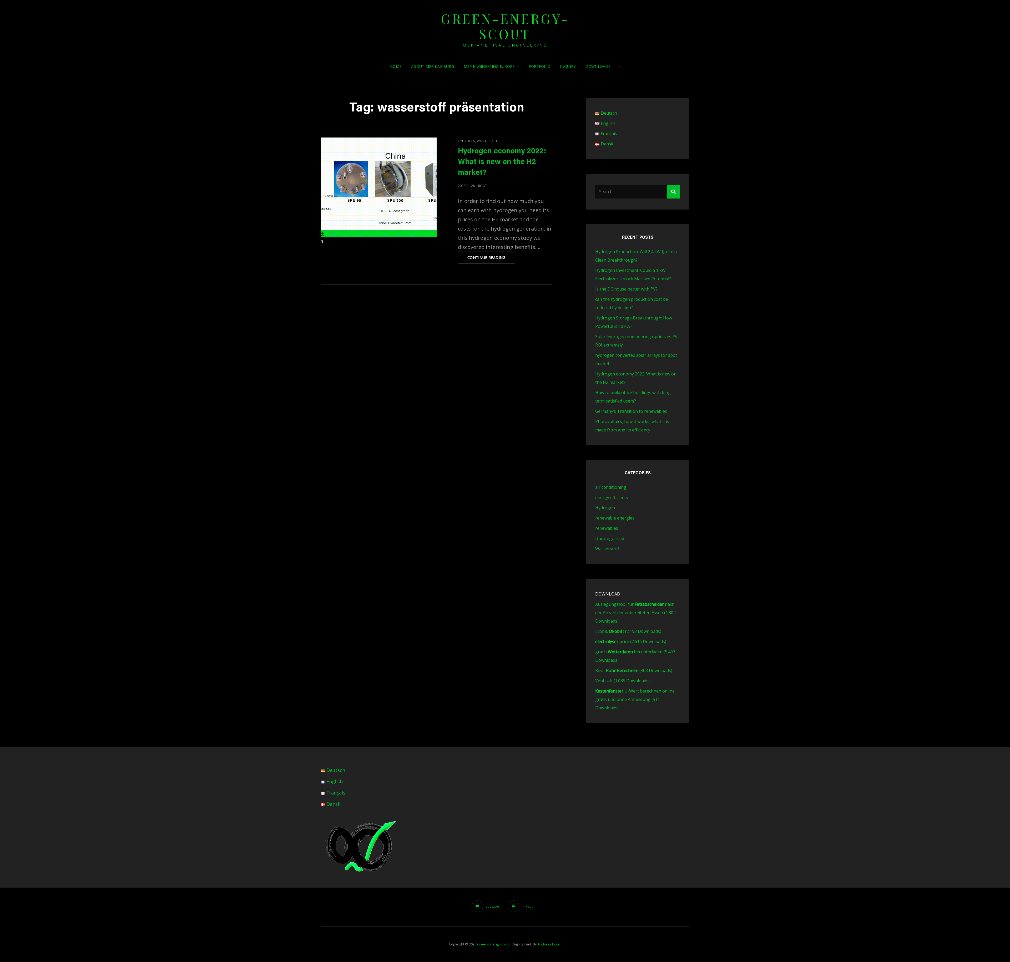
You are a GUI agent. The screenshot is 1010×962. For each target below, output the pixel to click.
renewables (606, 528)
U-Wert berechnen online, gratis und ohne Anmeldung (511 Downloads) (635, 699)
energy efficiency (611, 497)
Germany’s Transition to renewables (631, 411)
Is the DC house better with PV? (626, 289)
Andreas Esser (549, 944)
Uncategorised (609, 538)
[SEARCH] (619, 66)
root (482, 186)
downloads (597, 66)
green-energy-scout (505, 26)
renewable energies (614, 518)
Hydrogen (466, 141)
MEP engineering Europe (489, 66)
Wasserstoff (487, 141)
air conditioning (610, 487)
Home (395, 66)
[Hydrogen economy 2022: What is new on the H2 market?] (379, 193)
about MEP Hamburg (432, 66)
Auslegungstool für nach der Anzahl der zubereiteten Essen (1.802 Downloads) (635, 612)
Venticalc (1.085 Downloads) (622, 681)
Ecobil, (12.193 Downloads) (628, 631)
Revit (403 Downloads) (633, 670)
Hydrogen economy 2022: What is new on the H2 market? (502, 162)
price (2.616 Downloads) (630, 641)
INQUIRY (567, 66)
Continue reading (491, 259)
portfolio (540, 66)
